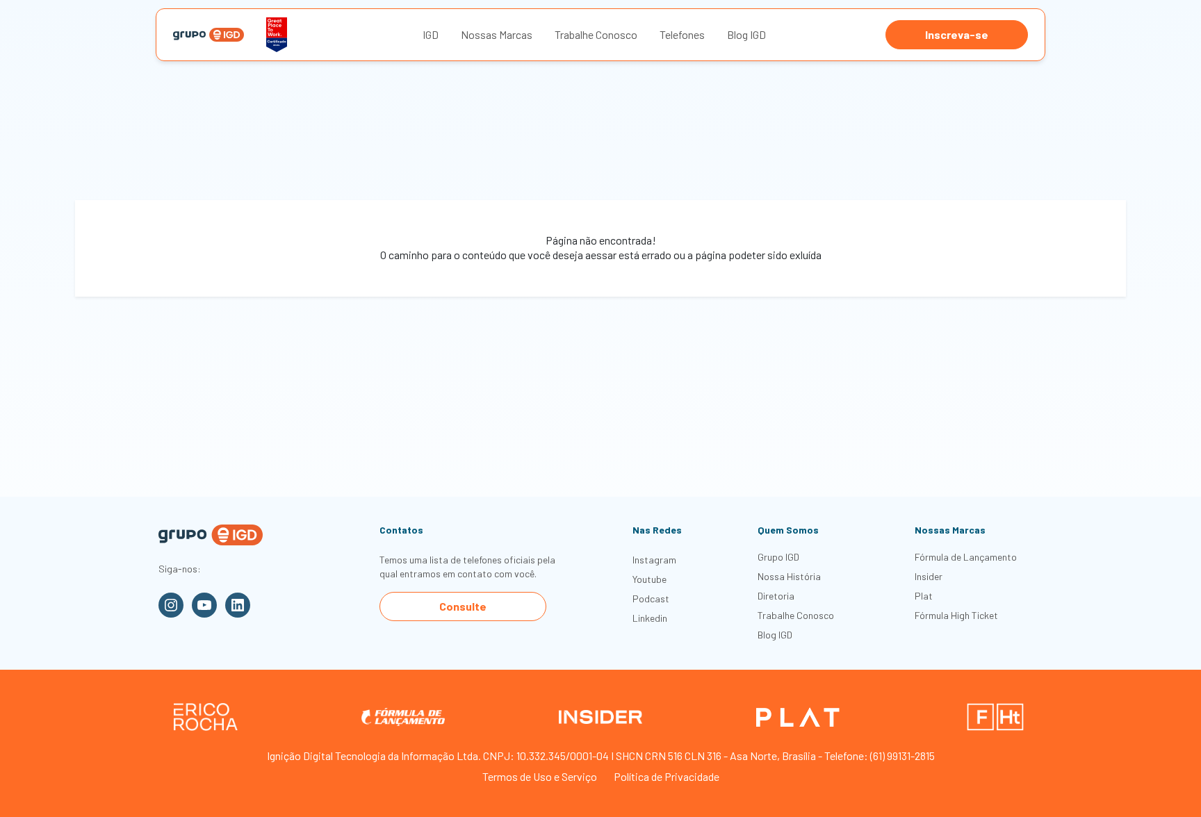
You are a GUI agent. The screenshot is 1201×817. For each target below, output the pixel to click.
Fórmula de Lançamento (966, 557)
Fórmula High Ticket (956, 615)
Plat (924, 596)
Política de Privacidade (666, 776)
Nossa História (789, 576)
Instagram (654, 560)
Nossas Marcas (496, 34)
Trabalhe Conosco (596, 34)
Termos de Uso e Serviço (539, 776)
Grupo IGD (778, 557)
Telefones (682, 34)
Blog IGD (746, 34)
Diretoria (776, 596)
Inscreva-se (956, 34)
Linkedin (649, 618)
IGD (431, 34)
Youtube (649, 579)
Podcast (650, 598)
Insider (928, 576)
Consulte (463, 606)
